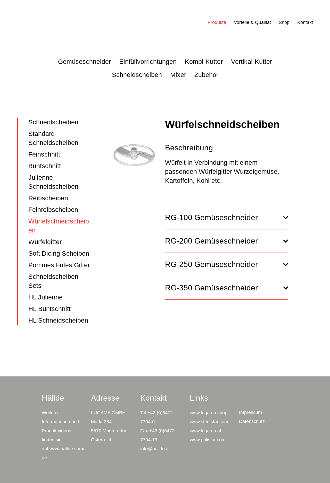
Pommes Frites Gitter (59, 265)
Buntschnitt (44, 165)
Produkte (217, 22)
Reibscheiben (48, 198)
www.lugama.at (205, 430)
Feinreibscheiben (53, 209)
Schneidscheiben (53, 122)
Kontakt (305, 22)
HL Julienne (45, 297)
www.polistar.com (208, 439)
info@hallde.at (155, 448)
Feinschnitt (44, 154)
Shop (284, 22)
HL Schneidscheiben (58, 320)
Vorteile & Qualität (252, 22)
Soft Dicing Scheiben (58, 253)
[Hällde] (31, 22)
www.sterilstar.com (209, 421)
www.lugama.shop (208, 412)
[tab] (226, 217)
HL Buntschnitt (49, 308)
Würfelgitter (45, 241)
